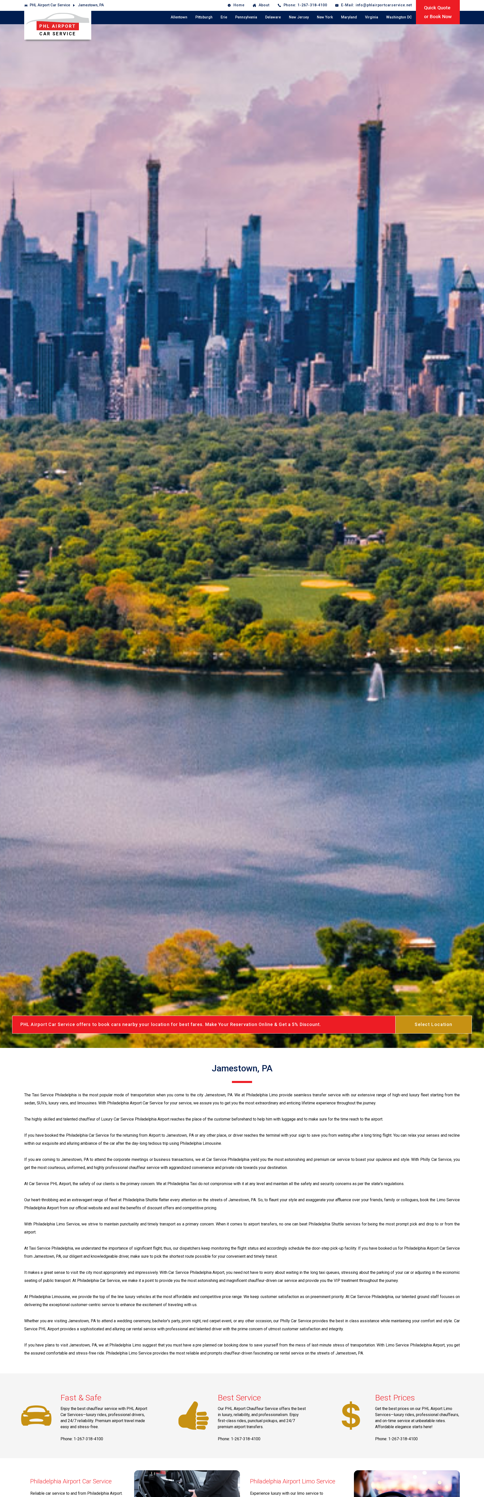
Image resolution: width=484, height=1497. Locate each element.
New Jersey (299, 17)
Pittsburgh (204, 17)
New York (325, 17)
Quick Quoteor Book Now (438, 12)
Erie (224, 17)
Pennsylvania (246, 17)
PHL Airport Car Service (50, 5)
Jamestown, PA (91, 5)
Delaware (273, 17)
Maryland (349, 17)
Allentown (179, 17)
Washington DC (399, 17)
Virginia (371, 17)
